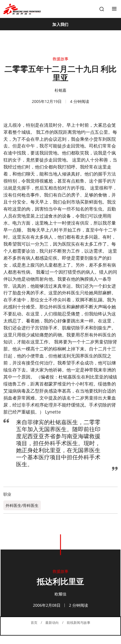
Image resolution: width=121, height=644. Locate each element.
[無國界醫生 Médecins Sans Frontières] (22, 9)
